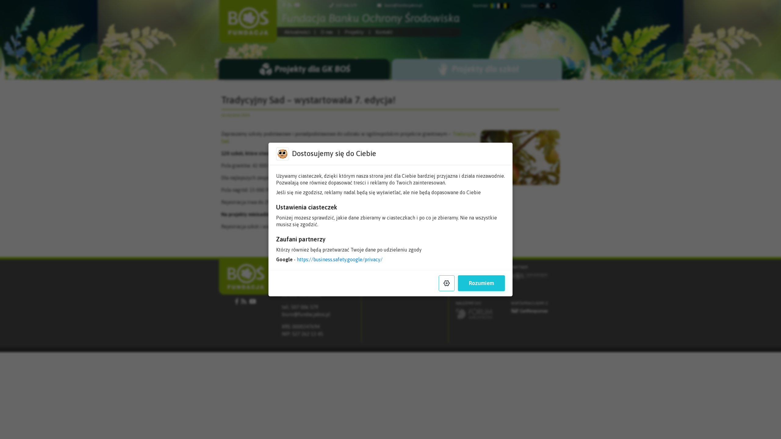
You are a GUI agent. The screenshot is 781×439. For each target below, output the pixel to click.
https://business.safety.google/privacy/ (340, 259)
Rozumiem (481, 283)
